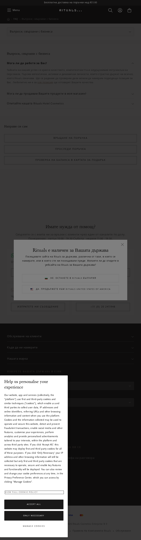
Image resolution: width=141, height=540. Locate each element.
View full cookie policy (21, 492)
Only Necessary (33, 516)
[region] (34, 456)
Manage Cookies (34, 526)
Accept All (34, 504)
